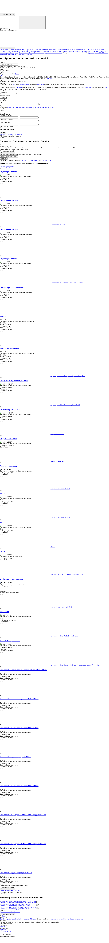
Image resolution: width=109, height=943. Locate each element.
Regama (15, 54)
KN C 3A (3, 494)
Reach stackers (34, 53)
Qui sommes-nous (5, 912)
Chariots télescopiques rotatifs (83, 51)
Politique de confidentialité (28, 919)
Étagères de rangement (11, 53)
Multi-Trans (8, 54)
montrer (3, 132)
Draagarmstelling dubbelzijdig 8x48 (14, 381)
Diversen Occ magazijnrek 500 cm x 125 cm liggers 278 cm (23, 815)
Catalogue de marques (77, 919)
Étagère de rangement (8, 439)
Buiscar (3, 317)
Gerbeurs (95, 50)
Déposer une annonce (7, 153)
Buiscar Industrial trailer (9, 349)
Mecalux (105, 53)
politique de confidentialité (29, 160)
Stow (30, 54)
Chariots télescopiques (50, 50)
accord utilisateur (48, 160)
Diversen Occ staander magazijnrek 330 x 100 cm (19, 786)
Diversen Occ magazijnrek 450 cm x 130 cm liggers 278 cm (23, 844)
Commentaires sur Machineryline (59, 919)
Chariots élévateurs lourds (66, 51)
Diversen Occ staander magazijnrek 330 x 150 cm (19, 728)
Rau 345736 (4, 612)
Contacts (17, 912)
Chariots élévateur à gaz (21, 51)
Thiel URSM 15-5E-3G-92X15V (11, 579)
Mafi (101, 53)
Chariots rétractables (35, 51)
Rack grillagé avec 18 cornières (12, 288)
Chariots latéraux (24, 53)
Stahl (19, 54)
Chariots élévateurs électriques (83, 50)
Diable (2, 552)
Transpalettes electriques (49, 51)
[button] (54, 39)
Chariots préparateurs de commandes (50, 53)
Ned (3, 916)
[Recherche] (32, 22)
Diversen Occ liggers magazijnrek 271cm (16, 873)
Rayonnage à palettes (8, 172)
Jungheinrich (96, 53)
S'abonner (4, 158)
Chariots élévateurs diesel (65, 50)
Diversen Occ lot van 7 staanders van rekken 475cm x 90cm (23, 670)
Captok (90, 53)
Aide (12, 912)
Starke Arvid (25, 54)
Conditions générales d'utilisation (10, 919)
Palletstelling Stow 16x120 (10, 410)
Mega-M (2, 54)
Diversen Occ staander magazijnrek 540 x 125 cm (19, 699)
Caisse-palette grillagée (9, 201)
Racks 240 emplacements (10, 641)
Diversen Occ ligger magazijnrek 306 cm (15, 757)
